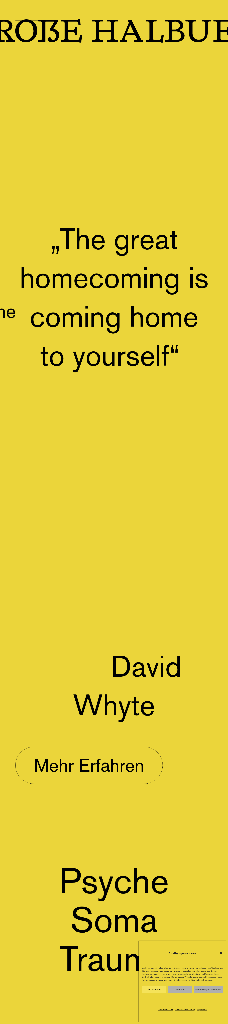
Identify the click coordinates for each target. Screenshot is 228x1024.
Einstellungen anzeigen (208, 989)
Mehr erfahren (89, 765)
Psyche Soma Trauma (114, 919)
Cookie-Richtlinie (165, 1009)
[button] (221, 953)
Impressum (202, 1009)
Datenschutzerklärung (185, 1009)
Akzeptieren (154, 989)
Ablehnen (180, 989)
